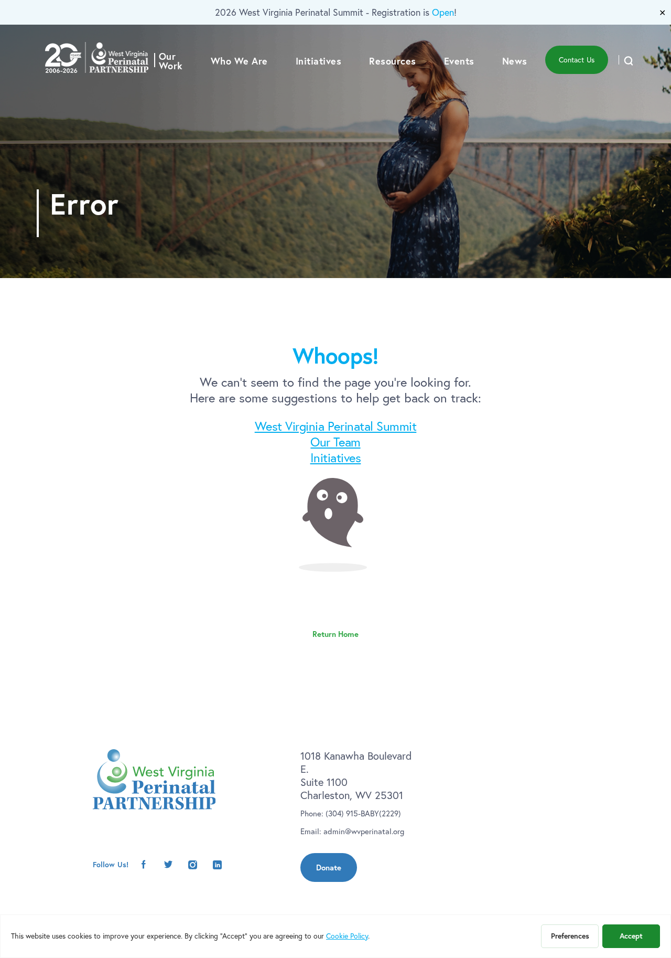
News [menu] (514, 61)
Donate (328, 867)
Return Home (335, 634)
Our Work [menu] (171, 61)
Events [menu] (459, 61)
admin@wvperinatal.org (363, 831)
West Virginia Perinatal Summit (336, 426)
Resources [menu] (392, 61)
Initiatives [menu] (319, 61)
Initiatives (335, 457)
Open (443, 12)
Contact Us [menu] (576, 60)
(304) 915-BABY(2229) (363, 813)
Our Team (335, 442)
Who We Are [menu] (239, 61)
